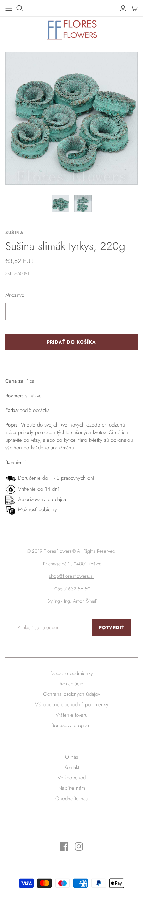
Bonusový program (71, 725)
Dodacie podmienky (71, 673)
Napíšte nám (71, 788)
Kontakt (71, 767)
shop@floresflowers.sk (71, 576)
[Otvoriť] (19, 8)
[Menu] (8, 8)
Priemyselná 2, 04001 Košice (72, 563)
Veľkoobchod (72, 778)
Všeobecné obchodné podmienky (71, 704)
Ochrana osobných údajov (71, 694)
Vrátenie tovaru (72, 715)
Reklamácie (71, 683)
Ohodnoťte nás (71, 798)
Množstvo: (15, 295)
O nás (71, 757)
